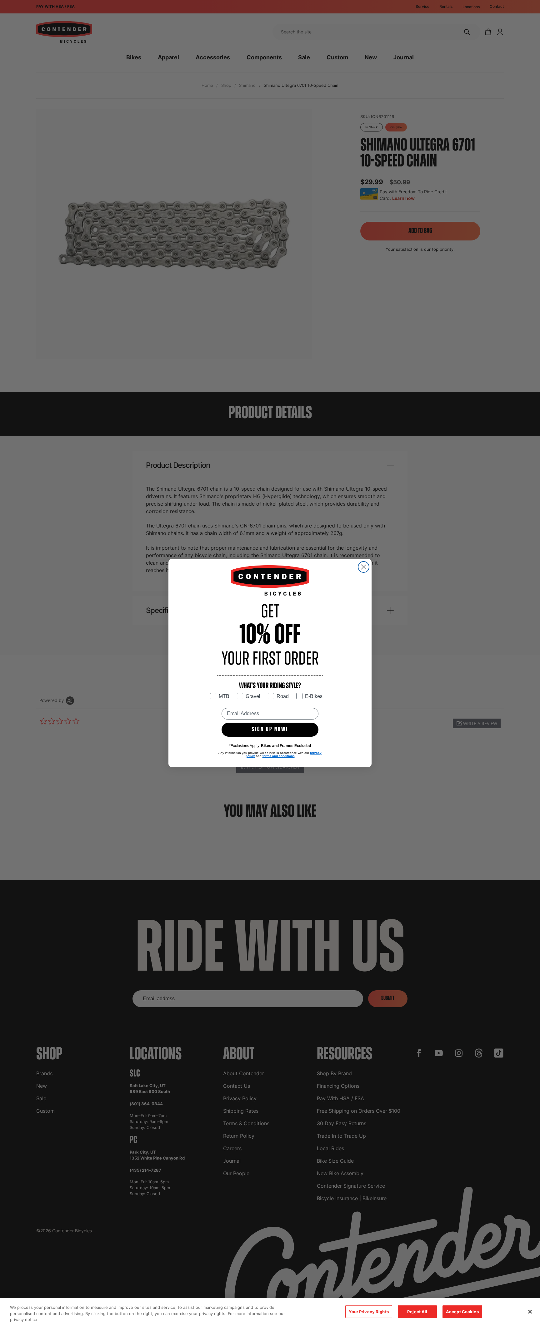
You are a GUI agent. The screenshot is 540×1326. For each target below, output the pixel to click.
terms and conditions (278, 756)
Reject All (417, 1311)
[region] (270, 1312)
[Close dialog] (363, 567)
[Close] (530, 1312)
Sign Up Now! (270, 729)
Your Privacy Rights (368, 1311)
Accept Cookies (462, 1311)
